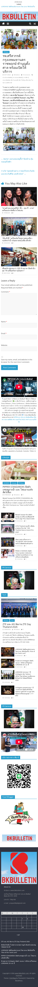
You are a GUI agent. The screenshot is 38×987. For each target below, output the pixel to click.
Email (4, 333)
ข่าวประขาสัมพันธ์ (7, 77)
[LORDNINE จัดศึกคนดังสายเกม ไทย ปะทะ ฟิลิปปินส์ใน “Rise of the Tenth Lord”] (7, 648)
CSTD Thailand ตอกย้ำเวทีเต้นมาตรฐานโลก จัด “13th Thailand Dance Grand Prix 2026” (24, 529)
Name (4, 322)
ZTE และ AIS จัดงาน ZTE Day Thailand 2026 (17, 625)
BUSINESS (6, 483)
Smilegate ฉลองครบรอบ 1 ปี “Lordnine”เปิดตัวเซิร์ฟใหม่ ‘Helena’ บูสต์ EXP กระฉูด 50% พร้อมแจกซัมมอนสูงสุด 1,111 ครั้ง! (24, 692)
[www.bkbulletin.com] (3, 23)
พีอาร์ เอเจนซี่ (14, 80)
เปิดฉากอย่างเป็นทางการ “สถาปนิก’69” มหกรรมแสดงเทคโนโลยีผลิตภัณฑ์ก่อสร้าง (24, 541)
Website (4, 345)
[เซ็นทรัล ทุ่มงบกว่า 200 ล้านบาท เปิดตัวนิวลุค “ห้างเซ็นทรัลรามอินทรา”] (19, 248)
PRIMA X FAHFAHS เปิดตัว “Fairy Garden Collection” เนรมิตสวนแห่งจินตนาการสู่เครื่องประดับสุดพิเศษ (24, 554)
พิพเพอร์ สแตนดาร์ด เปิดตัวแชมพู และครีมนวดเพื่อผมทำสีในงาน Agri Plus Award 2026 (24, 517)
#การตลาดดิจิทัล (7, 419)
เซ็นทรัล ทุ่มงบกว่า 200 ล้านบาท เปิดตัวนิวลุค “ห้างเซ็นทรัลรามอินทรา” (18, 269)
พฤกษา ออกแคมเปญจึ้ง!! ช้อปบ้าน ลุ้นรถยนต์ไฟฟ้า (17, 160)
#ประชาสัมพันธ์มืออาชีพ (28, 417)
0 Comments (26, 75)
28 (23, 927)
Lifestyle (14, 483)
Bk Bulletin (17, 75)
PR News (6, 52)
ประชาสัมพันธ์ (6, 80)
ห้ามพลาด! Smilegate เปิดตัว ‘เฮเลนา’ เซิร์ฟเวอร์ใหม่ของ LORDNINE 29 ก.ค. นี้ (24, 663)
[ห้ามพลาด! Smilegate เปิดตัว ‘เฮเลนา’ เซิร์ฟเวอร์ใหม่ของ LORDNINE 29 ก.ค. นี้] (7, 660)
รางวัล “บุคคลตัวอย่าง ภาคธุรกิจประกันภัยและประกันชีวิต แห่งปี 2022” (17, 172)
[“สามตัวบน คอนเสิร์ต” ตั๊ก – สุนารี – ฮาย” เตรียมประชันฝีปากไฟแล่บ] (19, 188)
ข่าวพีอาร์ (26, 77)
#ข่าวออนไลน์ (17, 419)
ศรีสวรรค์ (28, 80)
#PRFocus (17, 417)
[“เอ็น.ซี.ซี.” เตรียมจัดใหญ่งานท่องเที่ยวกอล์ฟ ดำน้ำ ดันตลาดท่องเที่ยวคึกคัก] (19, 218)
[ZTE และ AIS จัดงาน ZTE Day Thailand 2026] (19, 599)
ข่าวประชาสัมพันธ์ (18, 77)
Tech (12, 620)
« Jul (18, 935)
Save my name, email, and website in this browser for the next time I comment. (16, 360)
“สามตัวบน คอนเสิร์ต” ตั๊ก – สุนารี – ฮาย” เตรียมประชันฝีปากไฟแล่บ (18, 209)
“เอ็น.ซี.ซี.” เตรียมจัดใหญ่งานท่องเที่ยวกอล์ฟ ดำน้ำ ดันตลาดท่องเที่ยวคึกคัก (17, 239)
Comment (5, 292)
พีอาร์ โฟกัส (22, 80)
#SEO (24, 419)
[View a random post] (34, 23)
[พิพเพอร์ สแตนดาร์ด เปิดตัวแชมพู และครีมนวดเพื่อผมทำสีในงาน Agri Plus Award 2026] (7, 514)
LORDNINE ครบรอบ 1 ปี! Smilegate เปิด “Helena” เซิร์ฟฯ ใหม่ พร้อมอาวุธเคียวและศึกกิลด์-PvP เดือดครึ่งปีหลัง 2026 (25, 676)
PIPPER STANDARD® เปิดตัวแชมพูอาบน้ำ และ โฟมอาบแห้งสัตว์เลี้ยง (18, 489)
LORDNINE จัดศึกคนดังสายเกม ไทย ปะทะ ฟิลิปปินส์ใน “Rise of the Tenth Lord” (25, 651)
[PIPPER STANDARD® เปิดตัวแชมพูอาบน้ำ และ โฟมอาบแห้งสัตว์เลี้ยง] (19, 462)
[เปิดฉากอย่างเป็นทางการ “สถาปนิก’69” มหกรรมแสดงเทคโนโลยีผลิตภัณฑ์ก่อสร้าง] (7, 539)
